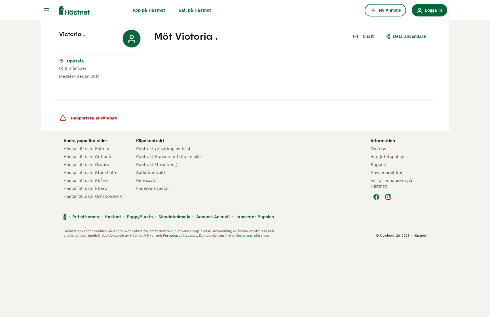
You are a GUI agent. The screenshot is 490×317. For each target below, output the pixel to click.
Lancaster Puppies (254, 216)
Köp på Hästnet (149, 10)
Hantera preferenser (252, 236)
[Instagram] (388, 197)
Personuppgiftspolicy (180, 236)
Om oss (378, 148)
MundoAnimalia (175, 216)
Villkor (149, 236)
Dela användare (409, 36)
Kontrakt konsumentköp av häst (169, 156)
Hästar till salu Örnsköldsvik (93, 196)
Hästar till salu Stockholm (90, 172)
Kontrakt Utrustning (156, 164)
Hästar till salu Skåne (86, 180)
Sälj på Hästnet (195, 10)
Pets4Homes (85, 216)
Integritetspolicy (387, 156)
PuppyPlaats (140, 216)
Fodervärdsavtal (152, 188)
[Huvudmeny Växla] (46, 10)
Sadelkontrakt (150, 172)
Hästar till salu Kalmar (86, 148)
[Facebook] (376, 197)
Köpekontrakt (150, 140)
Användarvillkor (387, 172)
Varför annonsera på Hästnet (391, 183)
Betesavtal (147, 180)
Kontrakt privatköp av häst (163, 148)
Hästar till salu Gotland (87, 156)
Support (379, 164)
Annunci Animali (213, 216)
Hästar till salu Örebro (86, 164)
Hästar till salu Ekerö (85, 188)
